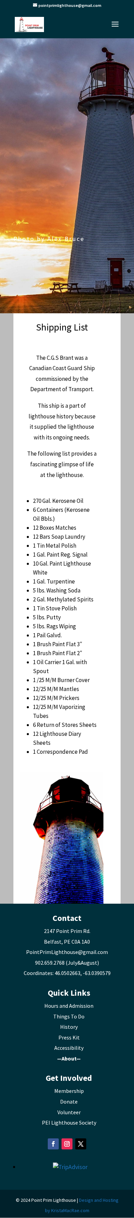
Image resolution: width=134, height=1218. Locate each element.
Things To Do (69, 1016)
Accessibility (68, 1047)
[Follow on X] (80, 1143)
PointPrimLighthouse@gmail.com (67, 951)
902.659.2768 (50, 962)
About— (71, 1058)
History (69, 1026)
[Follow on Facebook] (53, 1143)
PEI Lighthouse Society (69, 1122)
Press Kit (69, 1037)
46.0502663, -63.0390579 (83, 973)
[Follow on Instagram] (67, 1143)
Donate (69, 1101)
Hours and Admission (68, 1005)
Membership (69, 1090)
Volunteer (69, 1112)
